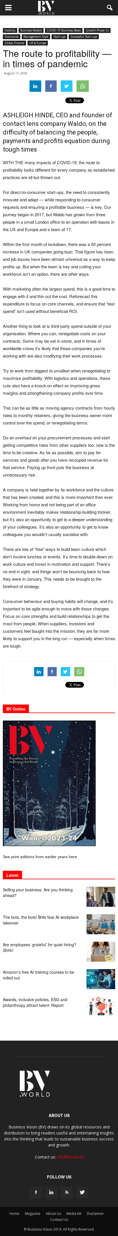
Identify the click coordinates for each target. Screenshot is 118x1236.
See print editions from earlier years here (40, 856)
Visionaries (12, 37)
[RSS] (66, 1192)
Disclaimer (95, 1213)
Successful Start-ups (83, 37)
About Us (53, 1213)
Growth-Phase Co (97, 30)
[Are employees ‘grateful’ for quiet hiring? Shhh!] (100, 952)
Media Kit (73, 1213)
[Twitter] (82, 1192)
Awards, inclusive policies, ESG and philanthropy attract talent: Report (35, 1002)
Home (14, 1213)
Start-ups (59, 37)
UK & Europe (37, 43)
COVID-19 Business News (64, 30)
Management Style (35, 37)
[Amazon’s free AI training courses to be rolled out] (100, 979)
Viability (10, 30)
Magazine (32, 1213)
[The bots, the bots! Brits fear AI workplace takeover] (100, 924)
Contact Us (59, 1219)
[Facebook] (36, 1192)
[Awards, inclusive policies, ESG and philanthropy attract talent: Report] (100, 1007)
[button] (110, 7)
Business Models (31, 30)
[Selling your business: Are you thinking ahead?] (100, 897)
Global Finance (14, 43)
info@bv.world (70, 1157)
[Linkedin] (51, 1192)
